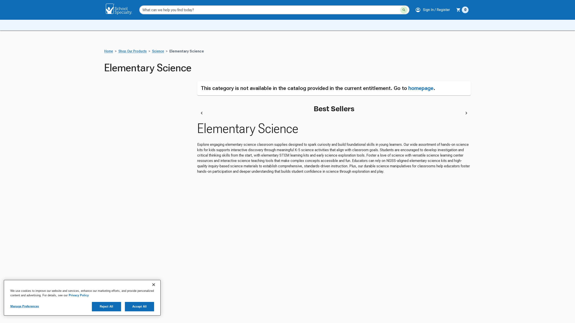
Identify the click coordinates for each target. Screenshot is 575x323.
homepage (420, 88)
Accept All (139, 306)
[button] (432, 10)
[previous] (201, 113)
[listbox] (334, 113)
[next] (466, 113)
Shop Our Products (132, 51)
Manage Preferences (24, 306)
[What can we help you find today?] (404, 10)
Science (158, 51)
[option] (236, 113)
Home (108, 51)
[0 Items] (458, 10)
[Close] (154, 285)
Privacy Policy (79, 295)
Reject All (106, 306)
